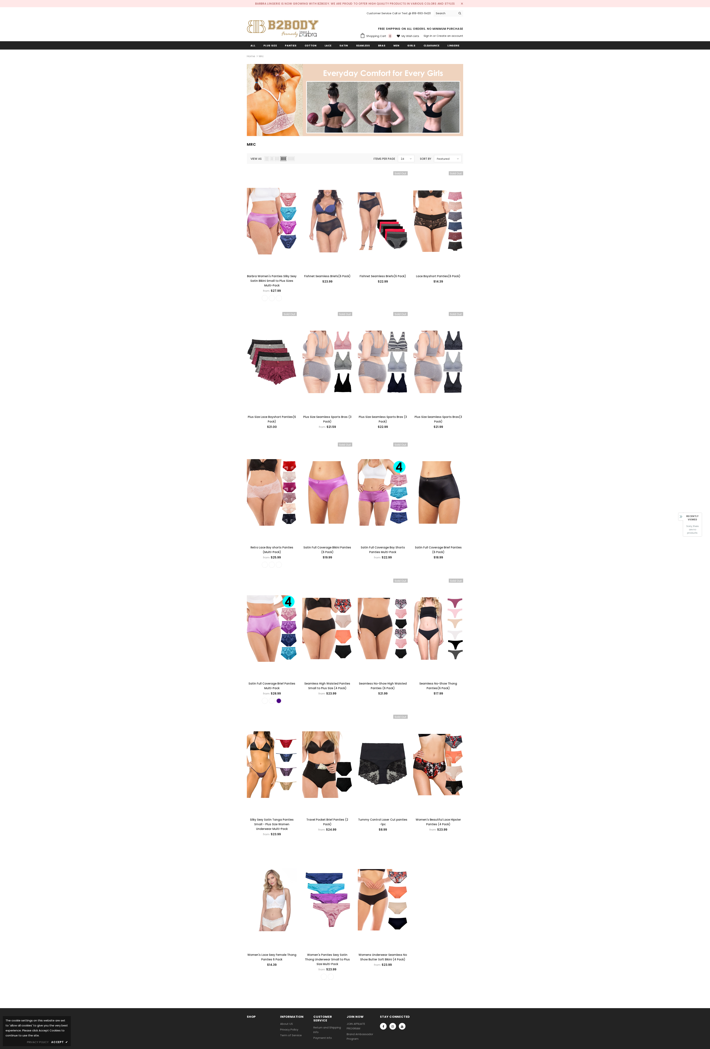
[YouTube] (402, 1026)
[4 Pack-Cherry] (272, 298)
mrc (261, 56)
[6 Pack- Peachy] (265, 701)
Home (251, 56)
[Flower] (331, 976)
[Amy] (265, 564)
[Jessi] (279, 564)
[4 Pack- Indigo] (279, 701)
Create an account (450, 36)
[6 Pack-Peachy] (279, 298)
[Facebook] (383, 1026)
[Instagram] (392, 1026)
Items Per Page (384, 159)
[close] (462, 3)
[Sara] (272, 564)
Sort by (425, 159)
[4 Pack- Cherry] (272, 701)
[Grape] (324, 976)
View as (256, 159)
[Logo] (284, 27)
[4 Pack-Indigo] (265, 298)
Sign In (428, 36)
